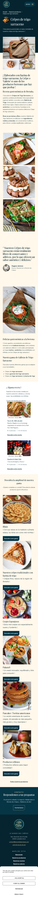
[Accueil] (6, 4)
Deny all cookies (19, 883)
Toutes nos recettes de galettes (16, 400)
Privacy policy (19, 894)
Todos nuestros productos (19, 781)
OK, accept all (19, 878)
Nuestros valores (19, 864)
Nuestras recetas (19, 861)
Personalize (19, 889)
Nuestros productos (19, 857)
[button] (29, 4)
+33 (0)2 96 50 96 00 (19, 845)
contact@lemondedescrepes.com (19, 842)
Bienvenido (19, 854)
